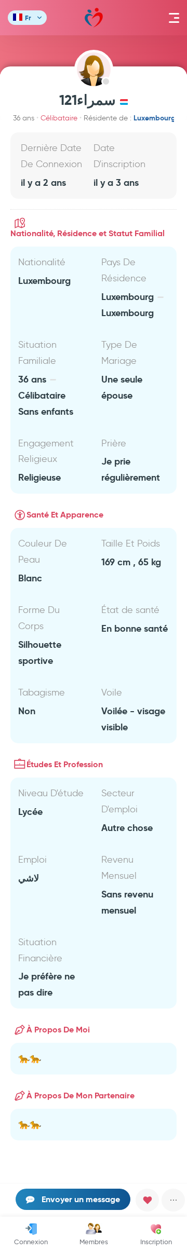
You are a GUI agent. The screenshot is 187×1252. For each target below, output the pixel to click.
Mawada (94, 17)
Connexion (31, 1241)
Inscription (156, 1241)
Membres (93, 1241)
